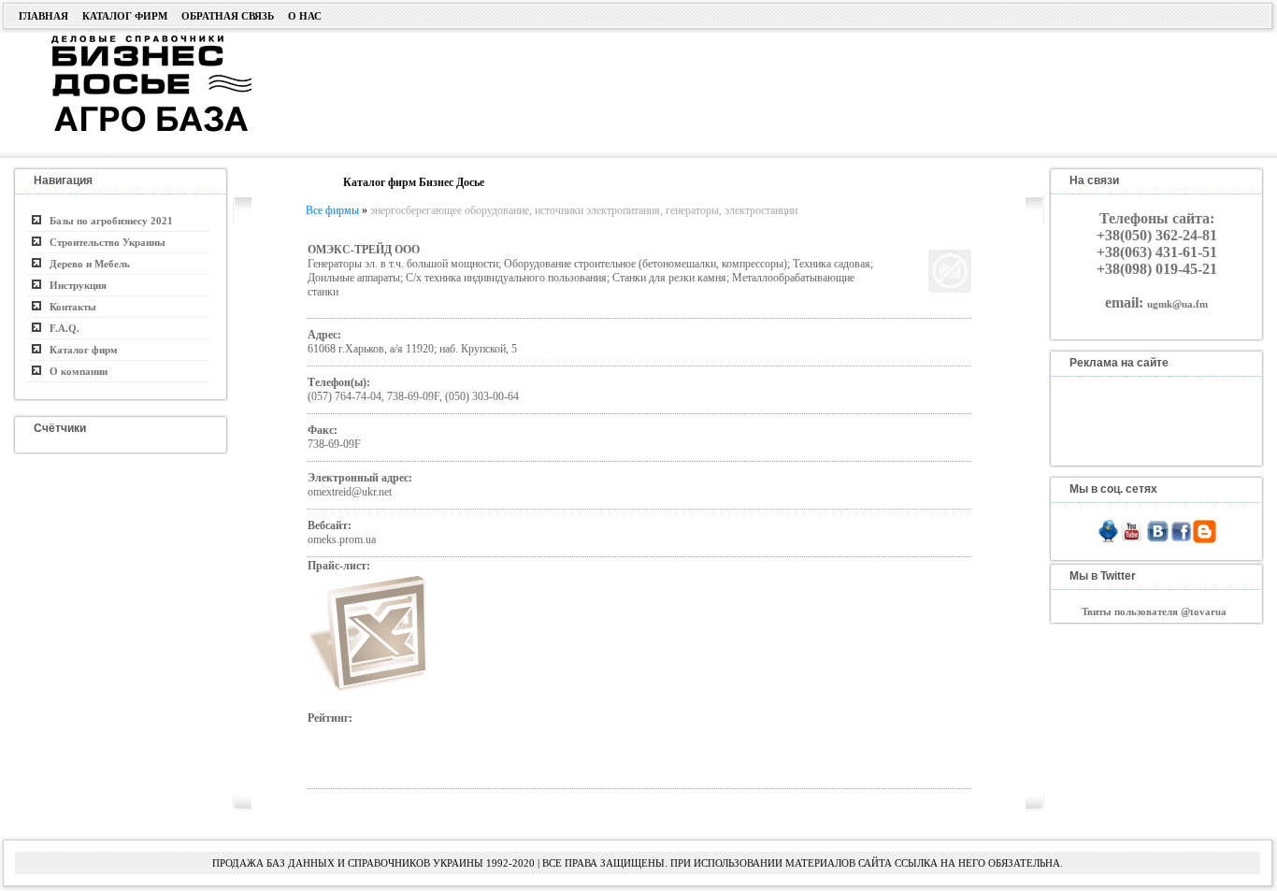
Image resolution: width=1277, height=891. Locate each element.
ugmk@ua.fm (1177, 303)
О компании (74, 371)
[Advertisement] (729, 91)
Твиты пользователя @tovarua (1154, 611)
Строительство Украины (103, 242)
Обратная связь (227, 16)
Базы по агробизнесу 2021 (107, 220)
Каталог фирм (124, 16)
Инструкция (74, 285)
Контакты (68, 306)
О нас (305, 16)
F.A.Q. (60, 328)
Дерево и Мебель (85, 263)
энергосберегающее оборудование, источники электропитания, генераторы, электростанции (583, 210)
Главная (43, 16)
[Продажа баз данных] (128, 40)
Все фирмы (332, 210)
